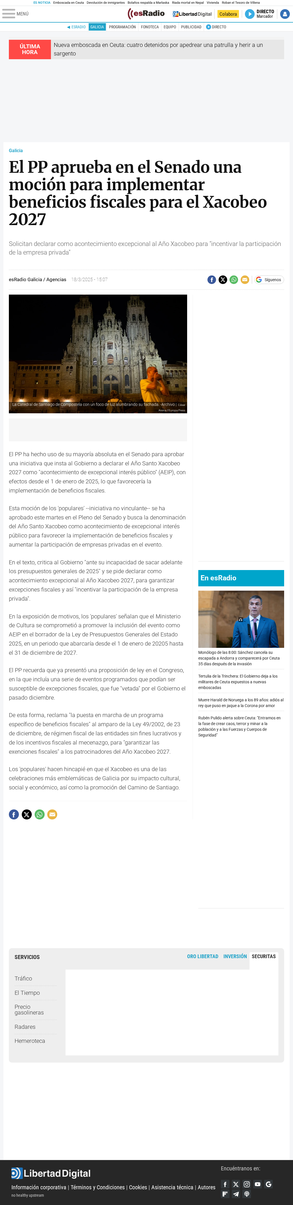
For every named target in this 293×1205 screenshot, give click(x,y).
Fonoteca (150, 27)
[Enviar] (233, 279)
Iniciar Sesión (285, 14)
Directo (219, 27)
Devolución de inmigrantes (106, 3)
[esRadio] (146, 14)
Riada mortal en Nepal (188, 3)
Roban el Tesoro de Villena (241, 3)
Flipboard (225, 1194)
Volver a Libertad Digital (192, 14)
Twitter (236, 1184)
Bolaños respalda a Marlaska (148, 3)
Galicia (97, 27)
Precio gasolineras (29, 1010)
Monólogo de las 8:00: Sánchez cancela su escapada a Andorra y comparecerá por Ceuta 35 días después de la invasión (239, 658)
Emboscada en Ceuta (68, 3)
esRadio (79, 27)
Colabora (228, 14)
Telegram (236, 1194)
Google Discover (268, 1184)
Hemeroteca (30, 1041)
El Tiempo (27, 993)
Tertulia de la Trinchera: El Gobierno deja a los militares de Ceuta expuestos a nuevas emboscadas (238, 682)
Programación (122, 27)
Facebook (225, 1184)
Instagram (246, 1184)
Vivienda (213, 3)
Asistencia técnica (172, 1187)
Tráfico (23, 978)
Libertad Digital (116, 1173)
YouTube (257, 1184)
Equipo (170, 27)
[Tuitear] (223, 279)
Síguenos (273, 280)
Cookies (138, 1187)
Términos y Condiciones (98, 1187)
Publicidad (191, 27)
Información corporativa (38, 1187)
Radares (25, 1027)
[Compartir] (211, 279)
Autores (206, 1187)
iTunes (246, 1194)
